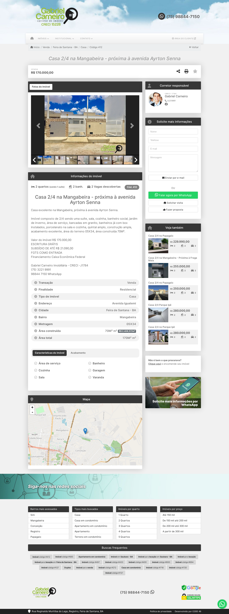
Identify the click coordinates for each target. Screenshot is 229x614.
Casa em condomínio (86, 520)
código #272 (107, 567)
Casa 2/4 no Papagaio (160, 235)
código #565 (64, 557)
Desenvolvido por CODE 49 (188, 611)
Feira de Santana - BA (65, 47)
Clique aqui (154, 363)
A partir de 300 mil (173, 531)
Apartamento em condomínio (91, 525)
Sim (33, 514)
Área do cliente (184, 38)
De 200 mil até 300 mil (175, 525)
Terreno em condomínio (88, 536)
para (187, 557)
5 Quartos (124, 536)
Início (36, 47)
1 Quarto (123, 514)
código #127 (50, 567)
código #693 (161, 562)
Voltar (195, 47)
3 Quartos (124, 525)
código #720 (178, 567)
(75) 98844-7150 (183, 16)
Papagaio (36, 536)
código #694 (184, 562)
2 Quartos (124, 520)
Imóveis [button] (42, 38)
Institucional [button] (63, 38)
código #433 (114, 562)
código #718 (155, 567)
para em (155, 557)
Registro (35, 531)
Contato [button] (85, 38)
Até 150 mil (169, 514)
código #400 (138, 562)
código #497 (91, 562)
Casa (83, 47)
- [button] (32, 412)
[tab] (41, 87)
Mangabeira (37, 520)
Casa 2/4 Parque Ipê (159, 304)
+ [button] (32, 407)
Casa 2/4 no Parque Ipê (161, 326)
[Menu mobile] (32, 38)
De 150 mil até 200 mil (175, 520)
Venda (46, 47)
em (122, 557)
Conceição (36, 525)
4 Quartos (124, 531)
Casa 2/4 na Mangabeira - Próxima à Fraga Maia (172, 259)
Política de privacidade (161, 611)
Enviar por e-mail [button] (174, 177)
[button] (39, 126)
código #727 (114, 573)
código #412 (41, 557)
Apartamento (82, 531)
